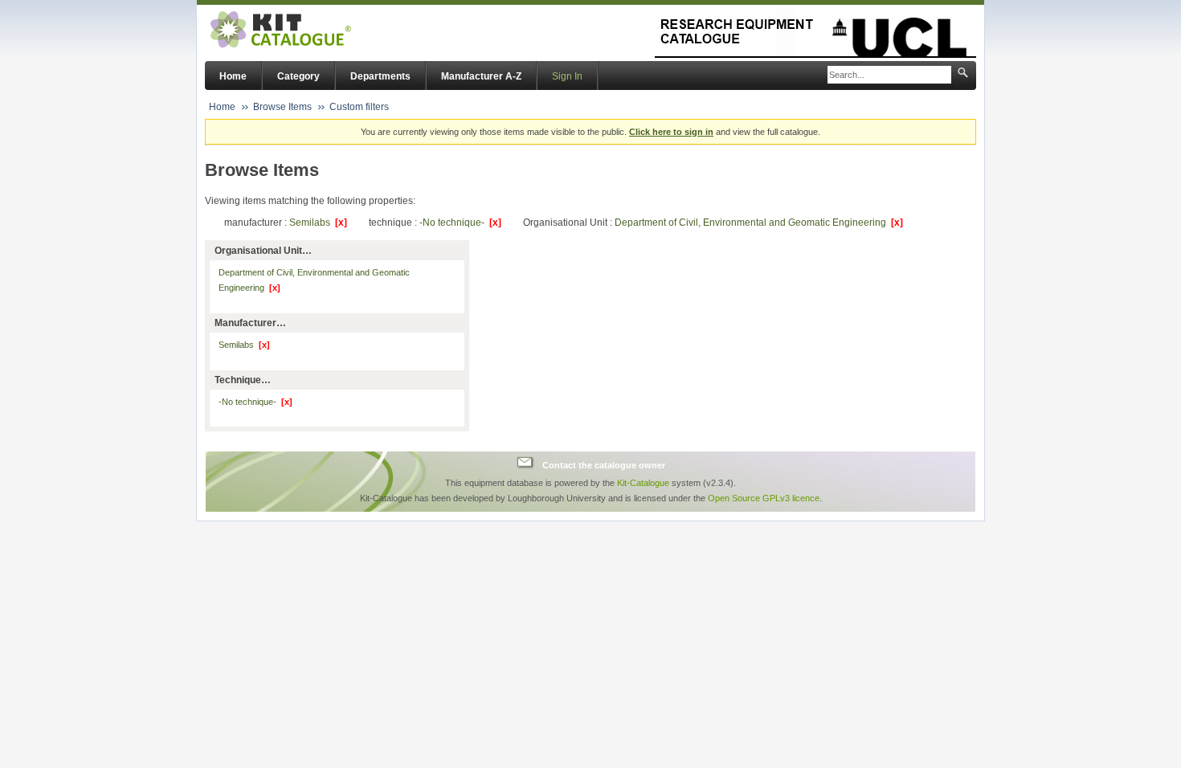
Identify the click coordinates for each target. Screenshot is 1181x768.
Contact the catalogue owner (603, 464)
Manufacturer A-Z (481, 76)
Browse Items (282, 106)
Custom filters (359, 106)
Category (298, 76)
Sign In (567, 76)
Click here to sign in (671, 132)
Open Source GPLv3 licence (763, 498)
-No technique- (460, 222)
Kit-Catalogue (643, 483)
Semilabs (318, 222)
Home (233, 76)
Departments (380, 76)
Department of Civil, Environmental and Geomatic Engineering (759, 222)
